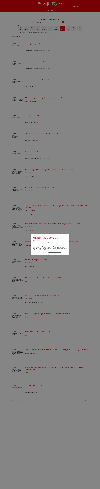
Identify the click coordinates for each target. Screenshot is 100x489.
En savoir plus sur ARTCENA (54, 252)
